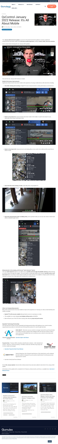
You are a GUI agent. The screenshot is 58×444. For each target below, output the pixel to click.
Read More (15, 417)
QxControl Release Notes (6, 29)
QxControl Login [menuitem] (53, 1)
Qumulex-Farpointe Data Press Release (14, 349)
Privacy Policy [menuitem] (18, 431)
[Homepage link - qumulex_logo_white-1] (7, 430)
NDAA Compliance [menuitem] (5, 433)
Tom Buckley (6, 27)
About (13, 4)
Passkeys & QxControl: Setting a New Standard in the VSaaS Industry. (9, 397)
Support (38, 4)
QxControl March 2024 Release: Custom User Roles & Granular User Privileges (48, 396)
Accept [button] (50, 441)
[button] (45, 429)
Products (21, 4)
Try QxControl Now (51, 6)
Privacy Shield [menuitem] (24, 431)
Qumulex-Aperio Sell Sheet (22, 337)
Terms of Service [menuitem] (5, 431)
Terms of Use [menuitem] (11, 431)
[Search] (45, 6)
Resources (29, 4)
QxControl (5, 414)
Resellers (14, 8)
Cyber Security (11, 414)
